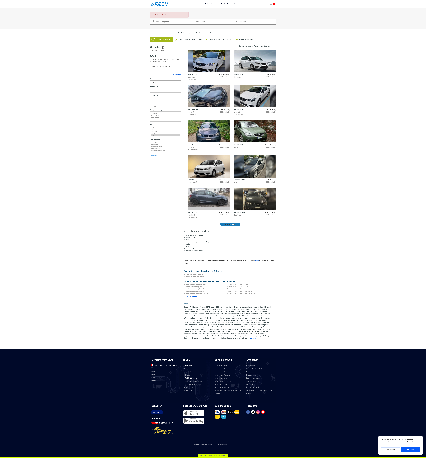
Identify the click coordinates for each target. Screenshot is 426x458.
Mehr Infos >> (253, 338)
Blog (153, 374)
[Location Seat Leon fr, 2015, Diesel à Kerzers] (209, 96)
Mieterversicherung (191, 369)
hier (257, 261)
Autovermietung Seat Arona (196, 289)
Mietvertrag (188, 375)
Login (236, 4)
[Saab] (165, 129)
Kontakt (154, 380)
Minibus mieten (251, 375)
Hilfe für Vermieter (190, 378)
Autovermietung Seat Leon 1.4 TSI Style (241, 293)
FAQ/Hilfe (225, 4)
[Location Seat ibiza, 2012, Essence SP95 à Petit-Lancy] (209, 166)
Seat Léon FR (239, 179)
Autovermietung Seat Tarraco (238, 284)
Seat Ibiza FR (239, 212)
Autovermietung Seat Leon (196, 287)
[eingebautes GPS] (165, 147)
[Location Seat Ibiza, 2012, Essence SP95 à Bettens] (209, 131)
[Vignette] (165, 143)
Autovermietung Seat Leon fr (197, 291)
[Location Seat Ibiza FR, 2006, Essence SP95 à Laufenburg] (255, 199)
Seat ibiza (192, 179)
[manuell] (165, 113)
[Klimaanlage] (165, 149)
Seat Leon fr (193, 109)
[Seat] (165, 135)
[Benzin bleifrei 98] (165, 101)
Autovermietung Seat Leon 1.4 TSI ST (240, 291)
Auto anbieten (210, 4)
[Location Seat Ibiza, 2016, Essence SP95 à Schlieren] (255, 61)
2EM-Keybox (188, 387)
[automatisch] (165, 115)
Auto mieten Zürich (221, 366)
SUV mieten (250, 384)
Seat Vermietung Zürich (195, 277)
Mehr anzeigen (230, 224)
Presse (153, 377)
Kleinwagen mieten (252, 387)
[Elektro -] (165, 105)
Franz (265, 4)
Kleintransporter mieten (254, 372)
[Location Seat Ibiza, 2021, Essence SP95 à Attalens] (209, 199)
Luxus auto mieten (252, 378)
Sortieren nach (245, 46)
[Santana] (165, 131)
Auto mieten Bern (221, 372)
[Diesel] (165, 99)
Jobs (153, 371)
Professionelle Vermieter (192, 384)
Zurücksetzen (176, 75)
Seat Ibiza (192, 74)
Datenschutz (222, 445)
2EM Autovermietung (156, 33)
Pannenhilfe (188, 372)
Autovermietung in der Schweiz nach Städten (228, 392)
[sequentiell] (165, 117)
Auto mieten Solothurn (223, 387)
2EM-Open (188, 390)
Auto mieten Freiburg (222, 375)
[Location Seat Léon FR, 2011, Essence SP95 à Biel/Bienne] (255, 166)
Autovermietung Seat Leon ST (197, 293)
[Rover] (165, 127)
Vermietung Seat (169, 33)
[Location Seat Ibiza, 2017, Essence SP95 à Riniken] (255, 96)
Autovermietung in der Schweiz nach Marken (259, 392)
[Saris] (165, 133)
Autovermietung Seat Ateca (237, 287)
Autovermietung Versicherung (194, 381)
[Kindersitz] (165, 145)
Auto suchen (194, 4)
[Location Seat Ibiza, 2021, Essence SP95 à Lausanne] (209, 61)
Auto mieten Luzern (221, 378)
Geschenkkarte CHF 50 (254, 369)
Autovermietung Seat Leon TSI (238, 289)
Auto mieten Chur (221, 384)
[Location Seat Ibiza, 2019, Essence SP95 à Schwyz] (255, 131)
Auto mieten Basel (221, 369)
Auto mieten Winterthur (223, 381)
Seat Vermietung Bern (194, 274)
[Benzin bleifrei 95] (165, 103)
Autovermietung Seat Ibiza (196, 284)
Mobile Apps (250, 366)
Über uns (154, 368)
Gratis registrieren (251, 4)
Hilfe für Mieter (189, 366)
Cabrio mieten (251, 381)
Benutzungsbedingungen (203, 445)
